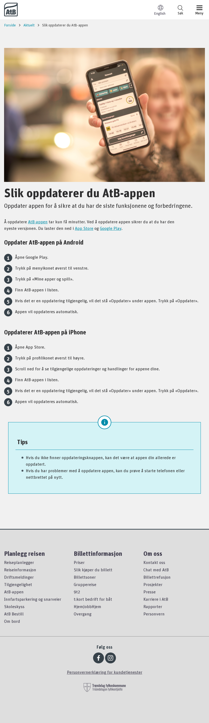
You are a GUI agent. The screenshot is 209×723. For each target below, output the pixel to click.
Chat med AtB (156, 569)
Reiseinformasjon (20, 569)
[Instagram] (110, 657)
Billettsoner (85, 577)
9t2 (77, 591)
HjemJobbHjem (87, 606)
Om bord (12, 621)
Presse (149, 591)
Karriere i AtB (155, 599)
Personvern (154, 614)
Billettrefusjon (157, 577)
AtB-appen (38, 221)
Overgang (82, 614)
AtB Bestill (14, 614)
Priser (79, 562)
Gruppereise (85, 584)
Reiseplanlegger (19, 562)
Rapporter (152, 606)
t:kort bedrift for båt (93, 599)
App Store (84, 228)
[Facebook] (98, 657)
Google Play (110, 228)
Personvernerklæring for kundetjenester (104, 672)
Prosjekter (152, 584)
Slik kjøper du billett (93, 569)
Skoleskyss (14, 606)
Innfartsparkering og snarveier (32, 599)
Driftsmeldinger (19, 577)
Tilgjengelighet (18, 584)
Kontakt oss (154, 562)
